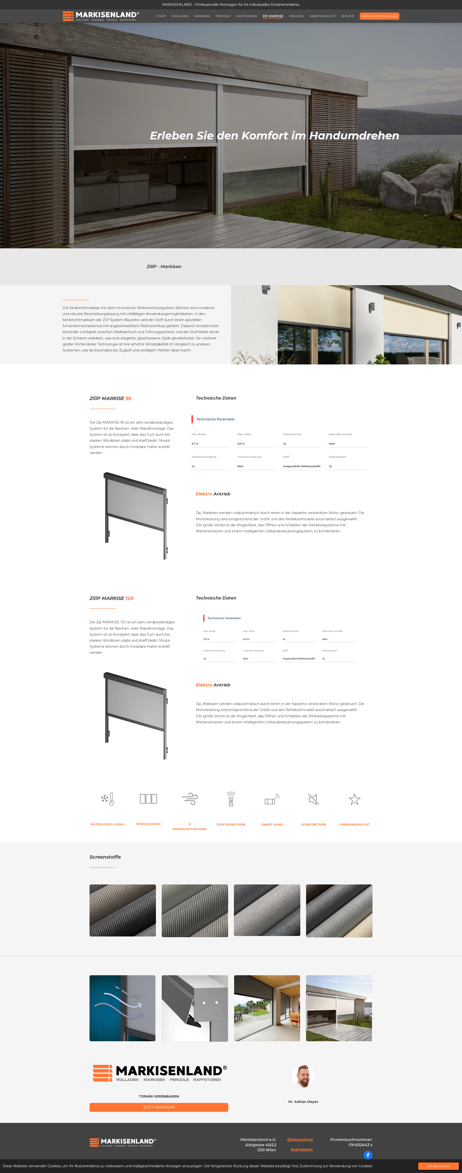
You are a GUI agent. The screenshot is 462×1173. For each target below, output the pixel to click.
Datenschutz (300, 1139)
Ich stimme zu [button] (438, 1166)
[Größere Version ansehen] (136, 515)
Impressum (302, 1149)
